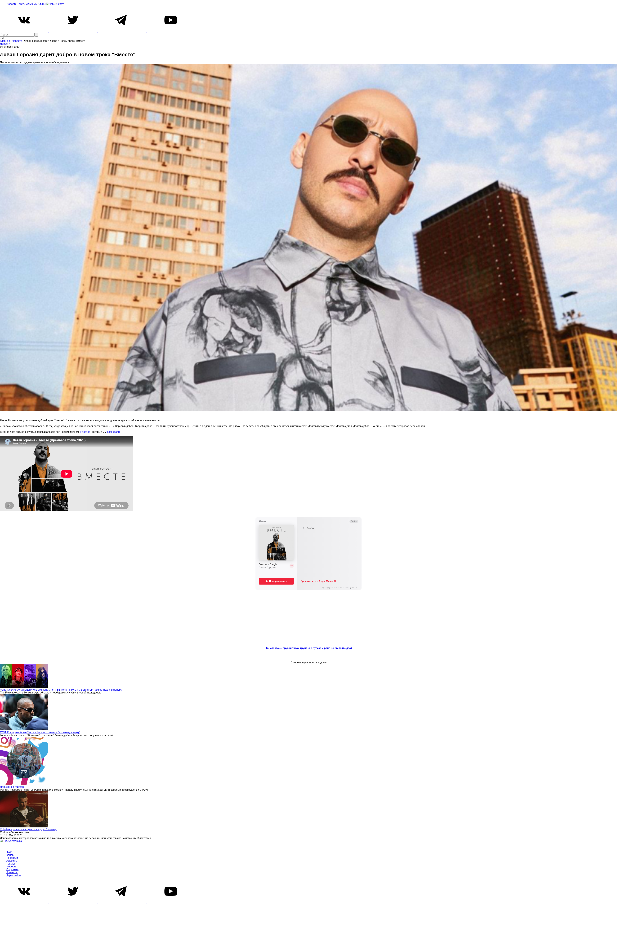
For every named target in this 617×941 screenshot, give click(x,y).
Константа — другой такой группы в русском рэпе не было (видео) (308, 648)
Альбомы (31, 4)
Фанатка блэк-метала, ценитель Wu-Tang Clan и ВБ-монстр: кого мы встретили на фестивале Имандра (61, 689)
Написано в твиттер (12, 787)
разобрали (113, 432)
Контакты (12, 872)
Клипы (42, 4)
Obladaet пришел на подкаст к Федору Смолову (28, 829)
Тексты (21, 4)
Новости (11, 4)
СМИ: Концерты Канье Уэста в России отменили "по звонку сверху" (40, 732)
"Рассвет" (85, 432)
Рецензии (12, 858)
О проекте (12, 869)
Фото (9, 852)
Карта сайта (13, 875)
